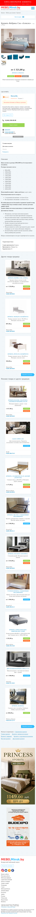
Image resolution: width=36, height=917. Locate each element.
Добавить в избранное (18, 72)
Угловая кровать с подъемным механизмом (18, 591)
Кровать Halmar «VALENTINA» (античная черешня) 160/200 (18, 400)
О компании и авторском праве (8, 907)
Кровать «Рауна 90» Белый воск (18, 354)
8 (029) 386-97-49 (10, 453)
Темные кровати (5, 734)
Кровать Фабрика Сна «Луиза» (18, 278)
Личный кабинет (5, 890)
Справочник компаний (6, 879)
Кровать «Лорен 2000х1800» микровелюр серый (18, 630)
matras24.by (7, 129)
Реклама (3, 896)
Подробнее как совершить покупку (9, 913)
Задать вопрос (14, 125)
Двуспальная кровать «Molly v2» (18, 668)
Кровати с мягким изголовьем (20, 734)
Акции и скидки (5, 883)
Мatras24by (14, 96)
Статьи (2, 887)
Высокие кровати (5, 738)
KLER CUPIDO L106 (18, 439)
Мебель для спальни (11, 12)
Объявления (4, 898)
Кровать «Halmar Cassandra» (18, 553)
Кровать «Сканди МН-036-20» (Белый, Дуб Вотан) (18, 476)
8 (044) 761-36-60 (10, 683)
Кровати (19, 12)
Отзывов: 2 (20, 98)
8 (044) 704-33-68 (10, 646)
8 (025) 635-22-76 (10, 720)
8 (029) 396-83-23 (10, 531)
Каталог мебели (5, 874)
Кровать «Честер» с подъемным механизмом (18, 515)
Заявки (2, 894)
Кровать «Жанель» (18, 706)
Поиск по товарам (5, 881)
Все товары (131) (8, 115)
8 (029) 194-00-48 (10, 492)
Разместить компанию (7, 866)
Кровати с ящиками (6, 736)
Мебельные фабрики (6, 878)
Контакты (3, 901)
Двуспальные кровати (18, 738)
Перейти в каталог (27, 374)
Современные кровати (21, 732)
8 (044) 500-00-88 (10, 120)
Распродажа (4, 885)
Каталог (3, 12)
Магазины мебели (5, 876)
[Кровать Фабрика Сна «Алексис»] (18, 52)
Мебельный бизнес (5, 889)
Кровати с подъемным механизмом (23, 736)
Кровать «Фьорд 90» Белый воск (18, 316)
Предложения (4, 900)
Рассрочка (3, 892)
